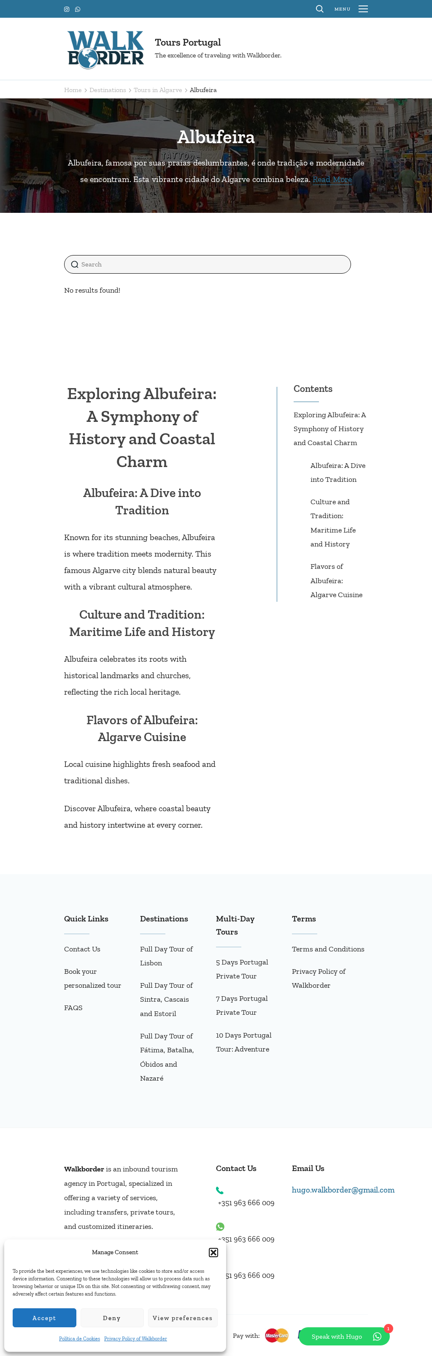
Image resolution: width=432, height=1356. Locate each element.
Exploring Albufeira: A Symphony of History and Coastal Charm (330, 429)
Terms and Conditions (328, 949)
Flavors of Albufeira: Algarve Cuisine (336, 580)
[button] (213, 1252)
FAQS (73, 1007)
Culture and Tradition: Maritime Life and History (333, 523)
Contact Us (82, 949)
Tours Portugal (188, 42)
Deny (112, 1318)
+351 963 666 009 (246, 1202)
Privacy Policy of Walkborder (135, 1339)
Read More (332, 179)
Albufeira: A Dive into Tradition (337, 472)
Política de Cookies (79, 1339)
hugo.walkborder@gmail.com (343, 1190)
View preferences (183, 1318)
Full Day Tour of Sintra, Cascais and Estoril (166, 999)
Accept (44, 1318)
